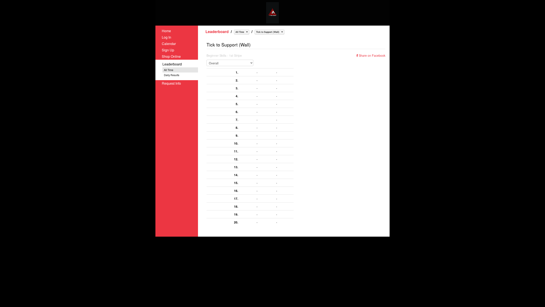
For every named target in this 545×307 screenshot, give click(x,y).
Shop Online (171, 56)
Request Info (171, 83)
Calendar (169, 43)
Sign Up (168, 50)
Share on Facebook (371, 55)
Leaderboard (172, 64)
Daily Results (171, 75)
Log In (166, 37)
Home (166, 30)
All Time (168, 70)
